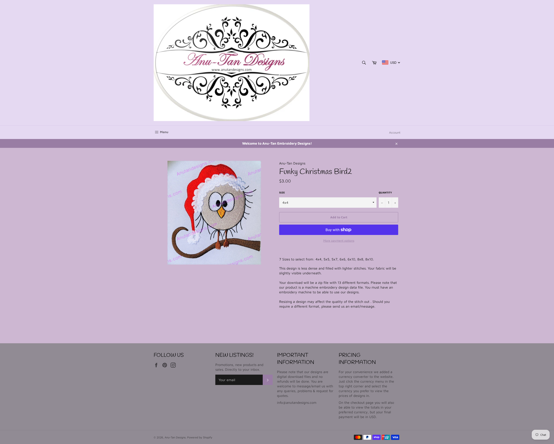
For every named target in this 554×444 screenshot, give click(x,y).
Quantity (385, 192)
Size (282, 192)
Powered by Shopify (199, 437)
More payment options (338, 240)
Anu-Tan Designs (175, 437)
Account (394, 132)
